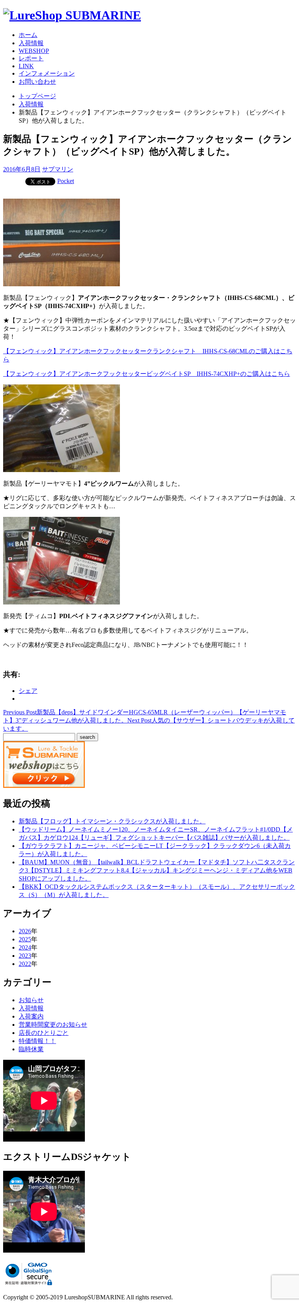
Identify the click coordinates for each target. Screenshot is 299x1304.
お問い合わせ (37, 81)
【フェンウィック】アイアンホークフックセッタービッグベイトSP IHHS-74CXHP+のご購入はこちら (146, 373)
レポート (31, 58)
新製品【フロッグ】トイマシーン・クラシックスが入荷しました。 (112, 821)
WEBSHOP (34, 51)
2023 (25, 955)
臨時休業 (31, 1049)
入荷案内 (31, 1016)
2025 (25, 939)
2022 (25, 963)
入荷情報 (31, 43)
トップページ (37, 96)
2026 (25, 931)
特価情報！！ (37, 1041)
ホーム (28, 35)
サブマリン (57, 169)
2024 (25, 947)
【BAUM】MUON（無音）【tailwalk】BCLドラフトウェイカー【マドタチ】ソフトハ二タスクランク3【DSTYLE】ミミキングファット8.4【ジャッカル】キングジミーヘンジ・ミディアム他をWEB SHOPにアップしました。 (157, 870)
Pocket (65, 181)
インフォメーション (47, 73)
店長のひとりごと (44, 1032)
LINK (26, 66)
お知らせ (31, 1000)
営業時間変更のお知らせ (53, 1024)
